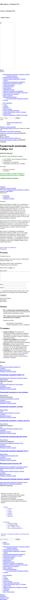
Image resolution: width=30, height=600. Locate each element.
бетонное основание (12, 222)
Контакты (10, 516)
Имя (1, 284)
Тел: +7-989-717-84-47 (14, 526)
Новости (10, 514)
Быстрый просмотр (5, 370)
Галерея (10, 511)
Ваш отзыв (3, 270)
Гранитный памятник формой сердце (13, 436)
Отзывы (10, 513)
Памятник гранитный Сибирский (10, 133)
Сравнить (6, 590)
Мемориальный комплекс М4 (11, 463)
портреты (19, 210)
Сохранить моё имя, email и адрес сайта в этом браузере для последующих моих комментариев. (14, 291)
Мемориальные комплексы (7, 468)
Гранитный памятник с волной (11, 406)
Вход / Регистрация (8, 592)
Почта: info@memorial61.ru (15, 528)
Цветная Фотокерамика (15, 483)
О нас (9, 510)
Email (2, 287)
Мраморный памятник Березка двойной (14, 479)
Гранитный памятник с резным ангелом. (15, 420)
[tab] (16, 195)
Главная (2, 128)
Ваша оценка (4, 267)
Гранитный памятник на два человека (14, 392)
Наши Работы (9, 128)
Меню (6, 507)
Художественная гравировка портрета (17, 98)
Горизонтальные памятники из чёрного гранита (13, 378)
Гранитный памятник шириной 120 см (14, 451)
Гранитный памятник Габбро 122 (9, 140)
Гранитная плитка (12, 76)
